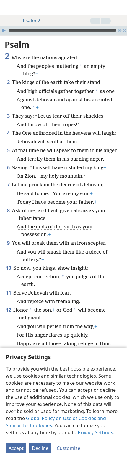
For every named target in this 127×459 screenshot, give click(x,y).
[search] (119, 7)
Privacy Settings (95, 432)
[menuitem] (9, 7)
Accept (16, 448)
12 (9, 310)
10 (9, 268)
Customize (68, 448)
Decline (40, 448)
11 (9, 292)
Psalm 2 (31, 20)
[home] (9, 7)
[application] (63, 30)
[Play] (3, 30)
